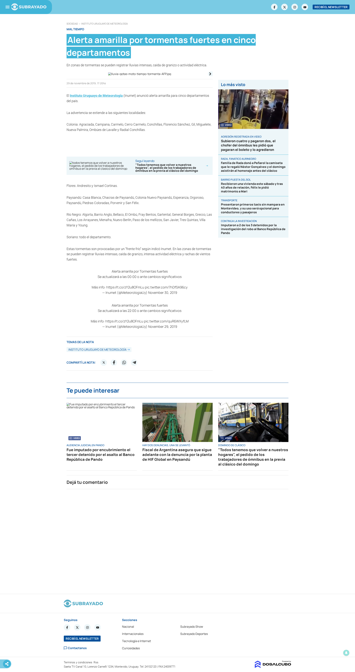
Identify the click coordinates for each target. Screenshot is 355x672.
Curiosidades (131, 648)
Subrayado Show (191, 627)
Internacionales (132, 634)
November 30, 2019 (162, 292)
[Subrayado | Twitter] (284, 7)
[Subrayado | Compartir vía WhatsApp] (124, 362)
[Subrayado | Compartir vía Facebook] (114, 362)
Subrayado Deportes (194, 634)
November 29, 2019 (162, 326)
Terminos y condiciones (78, 662)
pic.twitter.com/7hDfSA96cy (166, 287)
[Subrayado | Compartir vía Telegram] (134, 362)
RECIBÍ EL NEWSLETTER (331, 7)
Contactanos (77, 648)
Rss (96, 662)
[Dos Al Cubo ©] (273, 667)
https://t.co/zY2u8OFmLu (125, 287)
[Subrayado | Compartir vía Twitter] (104, 362)
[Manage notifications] (346, 653)
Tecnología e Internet (136, 641)
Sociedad (72, 24)
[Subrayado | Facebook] (274, 7)
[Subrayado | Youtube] (304, 7)
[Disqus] (177, 540)
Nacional (128, 627)
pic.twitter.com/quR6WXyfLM (166, 321)
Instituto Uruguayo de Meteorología (104, 24)
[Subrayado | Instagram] (294, 7)
